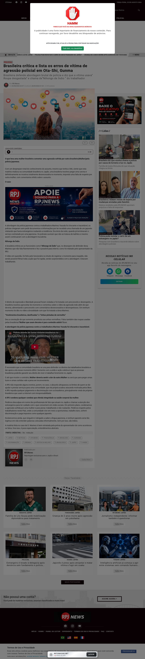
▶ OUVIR (91, 654)
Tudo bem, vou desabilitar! (72, 48)
